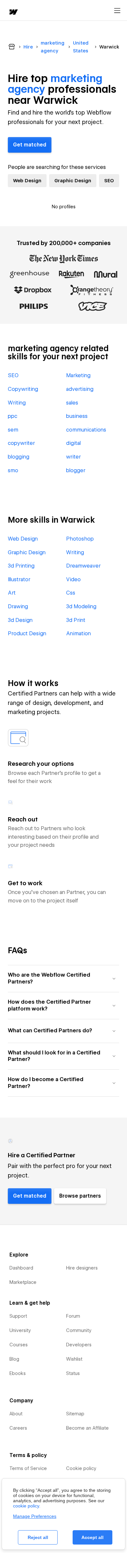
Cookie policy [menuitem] (81, 1468)
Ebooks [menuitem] (17, 1373)
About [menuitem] (15, 1413)
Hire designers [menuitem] (82, 1268)
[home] (13, 12)
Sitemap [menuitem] (75, 1413)
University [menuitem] (20, 1330)
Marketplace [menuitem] (22, 1282)
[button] (63, 978)
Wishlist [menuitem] (74, 1359)
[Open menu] (117, 10)
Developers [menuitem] (79, 1344)
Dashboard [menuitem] (21, 1268)
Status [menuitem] (73, 1373)
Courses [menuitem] (18, 1344)
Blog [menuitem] (14, 1359)
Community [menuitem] (79, 1330)
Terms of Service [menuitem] (28, 1468)
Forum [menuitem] (73, 1316)
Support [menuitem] (18, 1316)
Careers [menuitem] (18, 1428)
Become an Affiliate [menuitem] (87, 1428)
